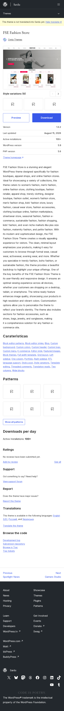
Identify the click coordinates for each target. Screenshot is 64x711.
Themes (7, 13)
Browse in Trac (10, 547)
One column (17, 359)
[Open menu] (59, 4)
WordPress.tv (12, 631)
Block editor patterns (13, 343)
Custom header (39, 347)
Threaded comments (21, 366)
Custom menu (9, 351)
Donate (39, 626)
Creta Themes (15, 39)
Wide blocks (18, 370)
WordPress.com (13, 641)
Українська (28, 519)
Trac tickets (9, 551)
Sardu (13, 670)
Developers (9, 626)
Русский (13, 519)
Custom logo (54, 347)
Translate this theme (13, 525)
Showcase (39, 590)
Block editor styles (34, 343)
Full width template (27, 355)
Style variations (41, 362)
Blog (47, 343)
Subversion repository (14, 544)
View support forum (12, 481)
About (6, 590)
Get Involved (40, 615)
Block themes (9, 355)
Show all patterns (14, 422)
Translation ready (41, 366)
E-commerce (24, 351)
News (6, 595)
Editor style (36, 351)
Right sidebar (40, 359)
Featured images (52, 351)
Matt (7, 646)
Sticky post (27, 362)
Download (47, 117)
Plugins (37, 600)
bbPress (9, 651)
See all (57, 462)
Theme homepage (12, 157)
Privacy (7, 605)
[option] (11, 391)
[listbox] (32, 400)
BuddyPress (11, 656)
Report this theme (12, 501)
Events (37, 620)
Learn (6, 615)
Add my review (10, 462)
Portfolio (28, 359)
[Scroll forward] (58, 94)
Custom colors (23, 347)
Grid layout (42, 355)
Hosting (7, 600)
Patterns (38, 605)
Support (7, 620)
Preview (16, 117)
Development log (11, 540)
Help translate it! (54, 22)
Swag (38, 631)
